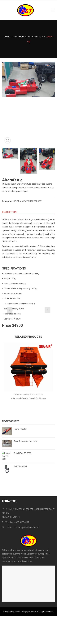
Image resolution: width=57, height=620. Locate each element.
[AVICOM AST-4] (7, 469)
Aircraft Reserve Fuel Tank (25, 441)
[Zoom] (7, 140)
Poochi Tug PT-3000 (22, 453)
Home (6, 36)
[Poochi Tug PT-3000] (7, 456)
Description (9, 212)
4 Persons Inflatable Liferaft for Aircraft (28, 398)
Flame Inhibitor (20, 429)
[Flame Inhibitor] (7, 431)
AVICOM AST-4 (20, 466)
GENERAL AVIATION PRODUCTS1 (28, 36)
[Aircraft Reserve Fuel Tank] (7, 443)
